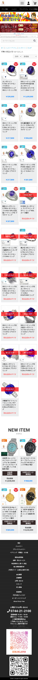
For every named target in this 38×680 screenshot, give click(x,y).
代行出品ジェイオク (19, 595)
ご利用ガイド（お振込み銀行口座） (19, 570)
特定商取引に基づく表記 (19, 563)
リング (29, 48)
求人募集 (19, 587)
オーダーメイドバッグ (19, 598)
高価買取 (19, 592)
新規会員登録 (19, 557)
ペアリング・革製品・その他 (19, 552)
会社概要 (19, 574)
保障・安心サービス (19, 560)
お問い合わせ (19, 581)
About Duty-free (19, 601)
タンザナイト (22, 48)
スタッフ (19, 584)
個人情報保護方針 (19, 566)
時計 (19, 543)
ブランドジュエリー (19, 549)
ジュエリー (19, 546)
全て (2, 48)
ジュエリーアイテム (11, 48)
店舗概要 (19, 578)
